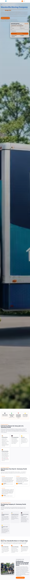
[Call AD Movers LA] (22, 1)
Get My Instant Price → (20, 33)
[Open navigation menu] (24, 1)
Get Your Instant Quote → (20, 577)
